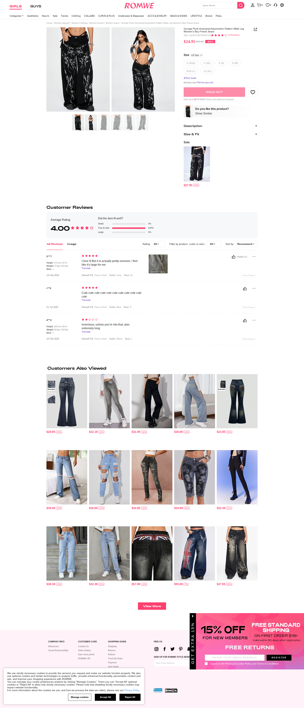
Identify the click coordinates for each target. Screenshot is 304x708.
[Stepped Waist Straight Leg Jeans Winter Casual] (109, 553)
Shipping (112, 646)
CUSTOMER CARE (87, 642)
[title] (152, 368)
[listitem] (197, 166)
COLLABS (89, 15)
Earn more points (86, 654)
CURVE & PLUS (106, 15)
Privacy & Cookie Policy (238, 663)
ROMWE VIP (84, 658)
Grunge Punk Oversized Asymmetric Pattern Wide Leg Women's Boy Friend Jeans (214, 30)
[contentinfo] (188, 185)
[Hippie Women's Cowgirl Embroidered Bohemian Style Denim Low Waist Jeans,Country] (66, 401)
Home (49, 23)
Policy (219, 15)
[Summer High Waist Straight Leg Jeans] (66, 553)
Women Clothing (79, 23)
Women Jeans (112, 23)
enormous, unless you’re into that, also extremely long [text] (105, 326)
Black (115, 339)
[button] (253, 92)
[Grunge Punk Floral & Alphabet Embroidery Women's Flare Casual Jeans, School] (237, 401)
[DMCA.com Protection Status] (171, 690)
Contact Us (83, 646)
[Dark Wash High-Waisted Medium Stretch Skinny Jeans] (237, 477)
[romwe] (139, 5)
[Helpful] (234, 257)
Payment (112, 662)
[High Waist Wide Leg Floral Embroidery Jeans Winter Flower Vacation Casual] (194, 401)
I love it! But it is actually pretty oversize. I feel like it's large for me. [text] (110, 262)
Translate (86, 268)
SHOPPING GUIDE (117, 642)
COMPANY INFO (56, 642)
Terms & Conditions (268, 663)
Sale (55, 15)
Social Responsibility (58, 650)
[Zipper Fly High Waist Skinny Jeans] (109, 401)
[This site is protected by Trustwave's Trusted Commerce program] (158, 690)
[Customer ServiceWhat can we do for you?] (275, 5)
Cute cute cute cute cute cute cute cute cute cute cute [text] (111, 294)
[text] (112, 256)
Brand (208, 15)
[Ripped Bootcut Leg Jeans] (66, 477)
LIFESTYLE (196, 15)
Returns (112, 650)
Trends (64, 15)
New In (45, 15)
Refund (111, 654)
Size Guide (113, 666)
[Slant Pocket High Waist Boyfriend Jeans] (152, 401)
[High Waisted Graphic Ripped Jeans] (152, 477)
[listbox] (253, 5)
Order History (84, 650)
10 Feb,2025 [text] (52, 339)
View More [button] (152, 606)
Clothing (76, 15)
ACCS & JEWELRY (157, 15)
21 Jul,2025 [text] (52, 307)
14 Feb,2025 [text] (52, 275)
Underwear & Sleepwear (131, 15)
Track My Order (115, 658)
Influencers (53, 646)
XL (128, 275)
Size (191, 55)
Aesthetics (32, 15)
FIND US (158, 642)
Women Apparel (61, 23)
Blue (115, 307)
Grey (115, 275)
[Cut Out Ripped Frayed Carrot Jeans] (109, 477)
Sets (187, 142)
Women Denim (96, 23)
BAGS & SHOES (178, 15)
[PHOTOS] (110, 70)
